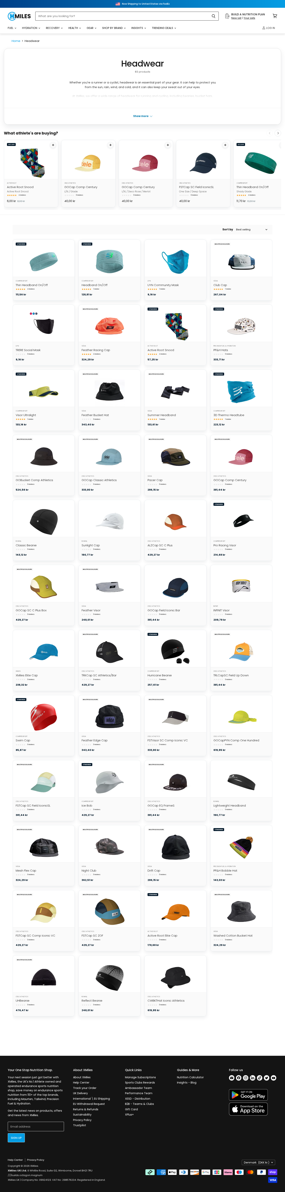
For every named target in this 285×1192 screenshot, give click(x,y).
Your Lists (249, 18)
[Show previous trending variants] (269, 133)
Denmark (256, 1162)
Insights (137, 28)
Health (73, 28)
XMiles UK (14, 1180)
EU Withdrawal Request (89, 1104)
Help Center (81, 1082)
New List (236, 18)
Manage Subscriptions (140, 1077)
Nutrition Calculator (190, 1077)
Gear (90, 28)
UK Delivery (80, 1093)
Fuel (11, 28)
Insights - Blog (186, 1082)
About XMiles (82, 1077)
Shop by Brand (113, 28)
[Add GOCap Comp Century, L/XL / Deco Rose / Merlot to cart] (168, 145)
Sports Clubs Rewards (140, 1082)
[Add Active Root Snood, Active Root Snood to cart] (53, 145)
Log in (270, 28)
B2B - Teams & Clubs (139, 1104)
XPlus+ (129, 1115)
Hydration (30, 28)
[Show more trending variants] (278, 133)
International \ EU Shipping (91, 1099)
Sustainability (82, 1115)
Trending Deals (163, 28)
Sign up (16, 1138)
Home (16, 41)
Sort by (227, 229)
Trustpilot (79, 1125)
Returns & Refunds (85, 1109)
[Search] (213, 16)
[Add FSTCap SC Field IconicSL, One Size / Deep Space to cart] (225, 145)
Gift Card (131, 1109)
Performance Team (138, 1093)
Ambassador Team (138, 1088)
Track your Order (84, 1088)
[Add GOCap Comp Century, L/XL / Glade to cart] (110, 145)
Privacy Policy (82, 1120)
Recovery (53, 28)
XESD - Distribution (137, 1099)
